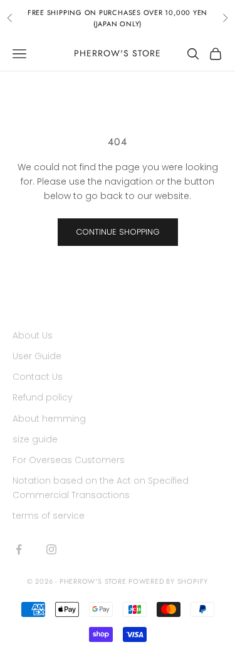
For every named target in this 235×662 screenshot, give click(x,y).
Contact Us (38, 376)
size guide (35, 439)
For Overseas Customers (69, 460)
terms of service (49, 515)
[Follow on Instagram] (51, 549)
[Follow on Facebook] (19, 549)
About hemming (49, 418)
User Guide (37, 356)
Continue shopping (118, 232)
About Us (33, 335)
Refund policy (43, 397)
